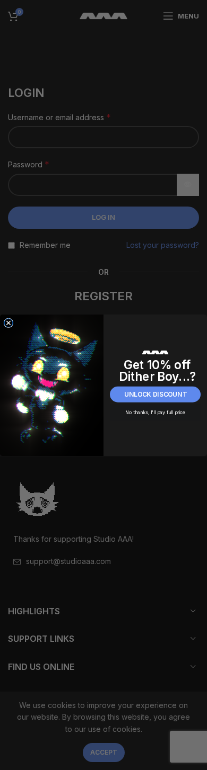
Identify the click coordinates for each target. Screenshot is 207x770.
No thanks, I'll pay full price (155, 412)
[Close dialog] (8, 322)
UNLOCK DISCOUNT (155, 394)
